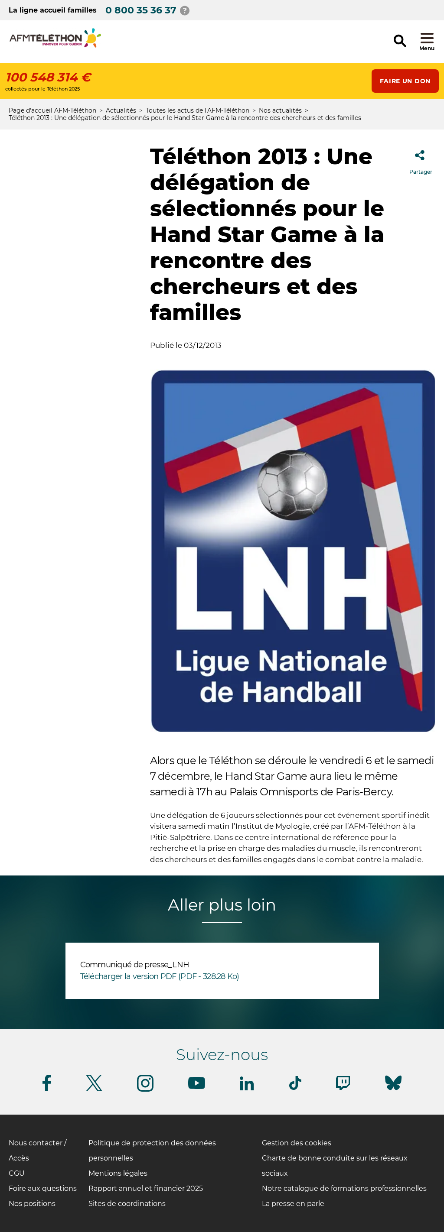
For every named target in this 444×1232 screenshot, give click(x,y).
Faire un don (405, 81)
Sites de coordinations (127, 1204)
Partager (420, 172)
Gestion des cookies (296, 1143)
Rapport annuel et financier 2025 (145, 1188)
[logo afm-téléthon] (55, 46)
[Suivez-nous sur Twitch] (343, 1088)
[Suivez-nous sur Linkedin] (247, 1089)
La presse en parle (293, 1204)
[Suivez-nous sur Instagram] (145, 1090)
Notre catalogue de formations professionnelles (344, 1188)
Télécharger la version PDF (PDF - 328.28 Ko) (159, 976)
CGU (17, 1173)
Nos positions (32, 1204)
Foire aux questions (43, 1188)
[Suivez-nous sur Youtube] (196, 1087)
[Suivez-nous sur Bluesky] (393, 1090)
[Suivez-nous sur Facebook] (46, 1090)
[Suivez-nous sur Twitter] (94, 1090)
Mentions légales (117, 1173)
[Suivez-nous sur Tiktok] (295, 1088)
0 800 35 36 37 (140, 10)
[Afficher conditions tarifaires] (184, 10)
